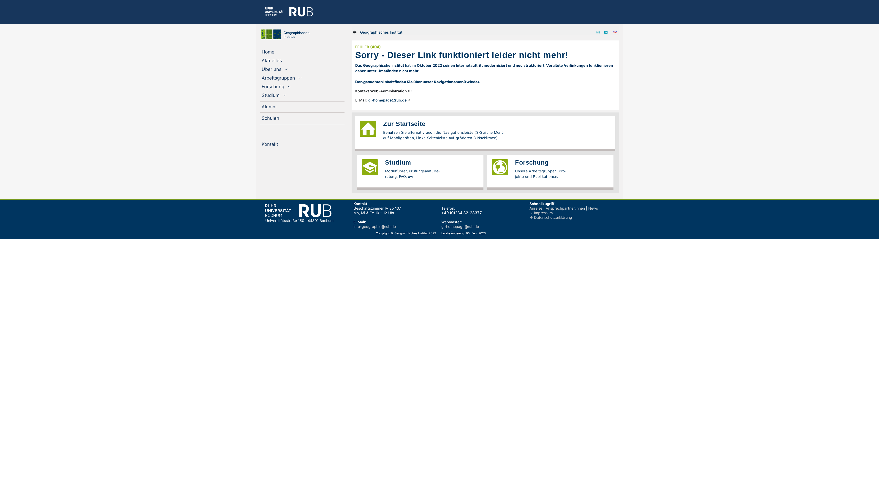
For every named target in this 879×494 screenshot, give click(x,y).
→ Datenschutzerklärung (550, 217)
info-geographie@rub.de (374, 226)
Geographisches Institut (381, 32)
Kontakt (279, 144)
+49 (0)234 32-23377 (461, 213)
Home (277, 52)
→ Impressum (541, 213)
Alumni (278, 106)
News (593, 208)
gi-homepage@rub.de (387, 100)
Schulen (280, 118)
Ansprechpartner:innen (565, 208)
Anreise (535, 208)
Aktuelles (281, 60)
